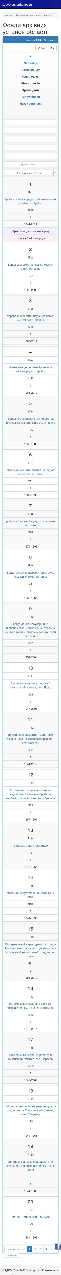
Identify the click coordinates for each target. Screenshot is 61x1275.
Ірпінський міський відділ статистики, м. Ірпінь (30, 523)
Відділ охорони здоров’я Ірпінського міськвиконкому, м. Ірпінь (30, 574)
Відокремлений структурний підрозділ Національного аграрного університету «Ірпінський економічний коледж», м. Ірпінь (30, 950)
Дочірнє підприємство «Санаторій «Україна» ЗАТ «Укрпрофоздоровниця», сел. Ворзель (31, 739)
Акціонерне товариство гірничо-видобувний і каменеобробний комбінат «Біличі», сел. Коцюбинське (30, 794)
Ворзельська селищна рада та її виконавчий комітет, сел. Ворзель (30, 1057)
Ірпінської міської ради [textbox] (35, 173)
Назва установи (31, 103)
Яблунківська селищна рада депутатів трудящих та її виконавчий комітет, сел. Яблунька (30, 1110)
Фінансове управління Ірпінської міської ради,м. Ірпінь (30, 369)
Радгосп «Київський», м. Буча (30, 1217)
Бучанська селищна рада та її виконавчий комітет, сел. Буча (30, 685)
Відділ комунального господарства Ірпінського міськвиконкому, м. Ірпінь (30, 420)
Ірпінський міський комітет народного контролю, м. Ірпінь (30, 472)
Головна (7, 15)
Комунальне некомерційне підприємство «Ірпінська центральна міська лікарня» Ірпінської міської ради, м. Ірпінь (30, 630)
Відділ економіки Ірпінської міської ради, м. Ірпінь (30, 266)
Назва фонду (30, 70)
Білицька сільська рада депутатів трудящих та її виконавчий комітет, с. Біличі (30, 1165)
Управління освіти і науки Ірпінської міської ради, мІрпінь (30, 318)
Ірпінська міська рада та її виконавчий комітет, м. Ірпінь (30, 201)
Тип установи (30, 97)
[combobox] (30, 164)
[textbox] (29, 164)
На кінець (11, 1254)
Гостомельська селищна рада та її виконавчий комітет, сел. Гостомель (30, 1005)
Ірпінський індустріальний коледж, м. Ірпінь (30, 895)
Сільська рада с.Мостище (30, 845)
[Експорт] (52, 48)
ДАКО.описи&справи (17, 4)
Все (42, 48)
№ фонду (30, 63)
